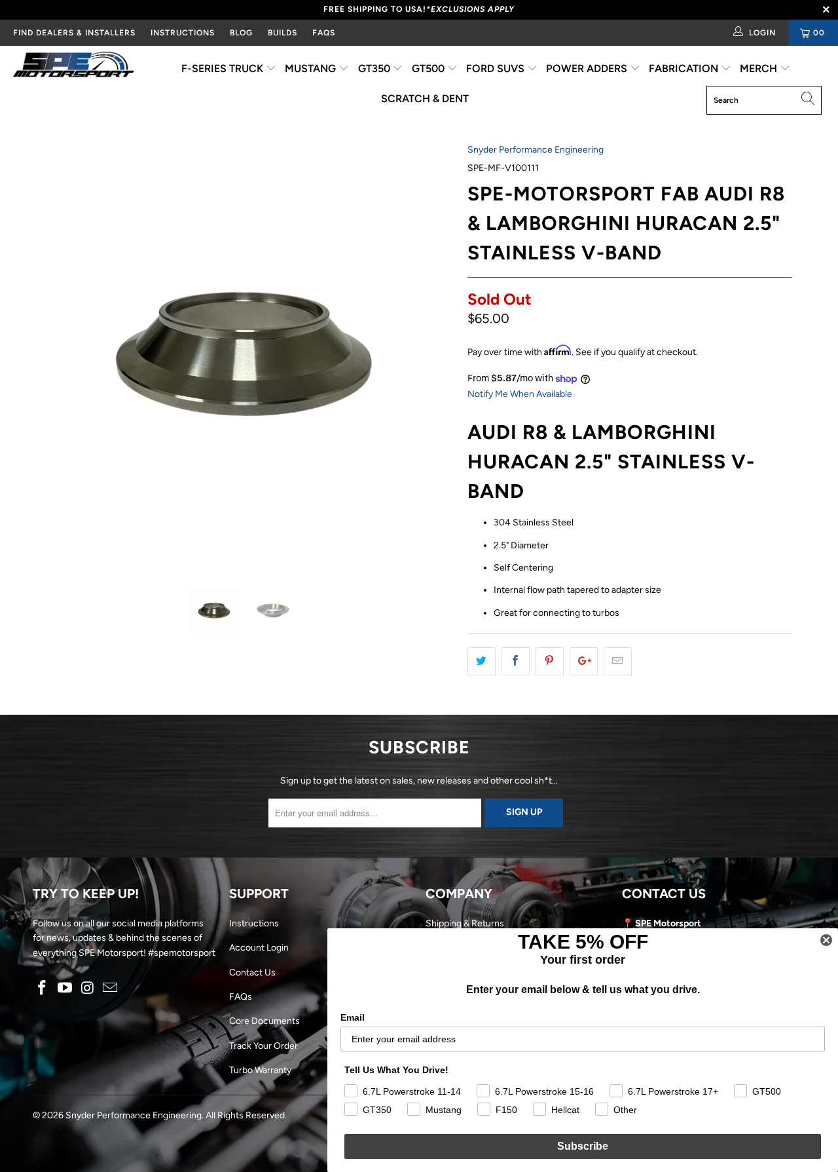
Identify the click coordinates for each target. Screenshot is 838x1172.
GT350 (375, 68)
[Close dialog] (826, 940)
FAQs (323, 32)
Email (352, 1017)
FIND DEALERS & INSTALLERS (74, 32)
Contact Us (252, 972)
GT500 (429, 68)
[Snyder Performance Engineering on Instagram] (88, 988)
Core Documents (264, 1021)
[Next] (432, 354)
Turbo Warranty (260, 1070)
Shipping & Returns (465, 923)
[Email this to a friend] (618, 661)
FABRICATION (685, 68)
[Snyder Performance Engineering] (73, 67)
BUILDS (282, 32)
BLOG (241, 32)
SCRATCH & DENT (425, 98)
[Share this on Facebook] (515, 661)
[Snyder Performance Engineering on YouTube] (65, 988)
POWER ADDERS (588, 68)
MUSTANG (311, 68)
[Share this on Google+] (584, 661)
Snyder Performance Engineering (535, 149)
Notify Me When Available (519, 394)
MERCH (760, 68)
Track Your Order (263, 1045)
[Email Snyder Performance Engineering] (110, 988)
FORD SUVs (496, 68)
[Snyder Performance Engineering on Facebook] (42, 988)
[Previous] (55, 354)
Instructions (254, 923)
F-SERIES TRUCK (223, 68)
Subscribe (582, 1146)
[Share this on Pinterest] (550, 661)
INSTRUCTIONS (183, 32)
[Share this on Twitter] (481, 661)
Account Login (259, 947)
